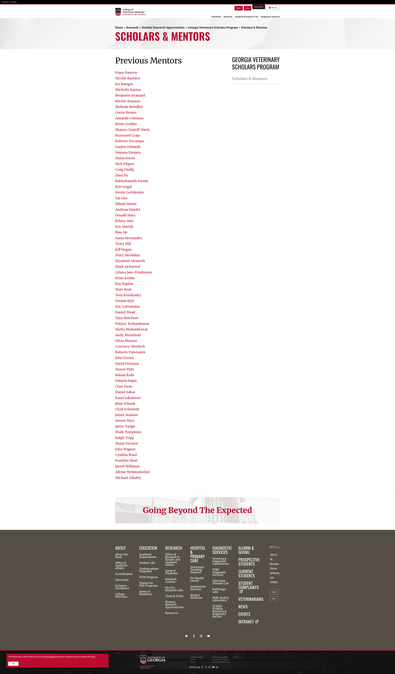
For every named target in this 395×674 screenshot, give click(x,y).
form (93, 657)
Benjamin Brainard (130, 95)
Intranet (246, 621)
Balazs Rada (124, 375)
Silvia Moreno (126, 341)
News (239, 8)
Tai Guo (121, 198)
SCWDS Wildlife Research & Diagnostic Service (219, 611)
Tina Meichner (127, 318)
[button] (273, 7)
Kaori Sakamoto (128, 398)
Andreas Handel (127, 210)
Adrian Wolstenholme (132, 472)
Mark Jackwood (127, 267)
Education (216, 17)
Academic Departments (147, 555)
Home (119, 27)
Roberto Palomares (130, 352)
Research (228, 17)
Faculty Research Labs (174, 589)
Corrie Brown (125, 112)
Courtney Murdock (130, 346)
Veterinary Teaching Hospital (197, 570)
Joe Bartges (124, 84)
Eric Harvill (124, 227)
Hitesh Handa (125, 204)
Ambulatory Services (198, 588)
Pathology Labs (219, 590)
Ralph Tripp (124, 438)
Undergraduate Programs (149, 570)
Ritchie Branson (127, 101)
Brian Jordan (125, 278)
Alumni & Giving (246, 550)
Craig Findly (124, 169)
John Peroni (124, 358)
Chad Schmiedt (127, 409)
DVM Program (148, 577)
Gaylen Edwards (128, 147)
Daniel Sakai (125, 392)
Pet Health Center (197, 579)
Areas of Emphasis (171, 572)
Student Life (147, 563)
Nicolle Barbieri (127, 78)
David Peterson (127, 364)
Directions (122, 580)
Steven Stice (124, 421)
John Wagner (125, 449)
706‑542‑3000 (144, 668)
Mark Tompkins (128, 432)
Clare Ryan (123, 386)
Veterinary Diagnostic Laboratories (220, 561)
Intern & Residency (145, 593)
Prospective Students (249, 561)
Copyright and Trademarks (220, 659)
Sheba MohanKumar (131, 329)
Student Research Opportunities (163, 27)
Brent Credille (126, 124)
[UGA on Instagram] (210, 667)
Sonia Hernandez (128, 238)
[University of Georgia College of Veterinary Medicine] (140, 12)
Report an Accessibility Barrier (221, 662)
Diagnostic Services (270, 17)
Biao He (121, 232)
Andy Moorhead (128, 335)
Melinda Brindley (129, 107)
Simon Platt (124, 369)
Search (257, 7)
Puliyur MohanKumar (132, 324)
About (120, 548)
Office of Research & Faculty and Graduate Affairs (172, 559)
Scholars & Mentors (249, 79)
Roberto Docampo (129, 141)
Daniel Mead (125, 312)
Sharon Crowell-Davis (132, 130)
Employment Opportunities (220, 657)
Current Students (246, 573)
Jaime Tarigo (125, 426)
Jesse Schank (125, 403)
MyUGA (193, 662)
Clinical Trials (174, 596)
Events (244, 614)
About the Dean (121, 555)
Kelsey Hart (124, 221)
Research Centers (171, 580)
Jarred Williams (127, 466)
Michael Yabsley (128, 478)
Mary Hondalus (127, 255)
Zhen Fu (121, 175)
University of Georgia (155, 659)
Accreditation (124, 574)
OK (13, 664)
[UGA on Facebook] (202, 667)
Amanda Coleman (129, 118)
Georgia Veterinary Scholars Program (213, 27)
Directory (193, 659)
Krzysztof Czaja (127, 135)
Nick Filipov (124, 164)
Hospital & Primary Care (246, 17)
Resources (171, 613)
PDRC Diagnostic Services (219, 572)
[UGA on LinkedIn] (217, 667)
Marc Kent (123, 289)
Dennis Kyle (124, 301)
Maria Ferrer (125, 158)
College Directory (121, 595)
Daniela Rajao (126, 381)
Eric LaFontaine (127, 306)
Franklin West (126, 460)
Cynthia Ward (126, 455)
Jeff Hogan (123, 249)
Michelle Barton (128, 90)
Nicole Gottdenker (129, 192)
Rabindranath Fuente (131, 181)
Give (247, 8)
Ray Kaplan (124, 284)
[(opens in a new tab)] (187, 635)
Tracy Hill (123, 244)
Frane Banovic (126, 73)
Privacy (236, 657)
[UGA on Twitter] (206, 667)
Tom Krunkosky (128, 295)
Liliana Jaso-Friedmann (133, 272)
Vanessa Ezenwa (128, 152)
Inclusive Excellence (122, 587)
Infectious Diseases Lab (220, 582)
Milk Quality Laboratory (220, 599)
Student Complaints (248, 585)
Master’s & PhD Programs (148, 584)
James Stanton (126, 415)
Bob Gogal (123, 187)
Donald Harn (125, 215)
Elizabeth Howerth (130, 261)
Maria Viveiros (126, 443)
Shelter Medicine (196, 596)
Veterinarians (250, 599)
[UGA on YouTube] (214, 667)
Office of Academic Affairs (121, 565)
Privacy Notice (50, 657)
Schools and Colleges (197, 657)
